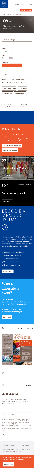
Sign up (5, 435)
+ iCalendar (22, 88)
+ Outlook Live (20, 93)
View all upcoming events (12, 146)
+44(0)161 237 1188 (12, 309)
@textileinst (27, 373)
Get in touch (7, 317)
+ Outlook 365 (7, 93)
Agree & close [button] (8, 464)
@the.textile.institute (25, 328)
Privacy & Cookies (24, 445)
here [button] (22, 459)
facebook (28, 385)
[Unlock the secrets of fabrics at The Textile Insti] (17, 349)
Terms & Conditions (9, 445)
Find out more (7, 271)
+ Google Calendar (9, 88)
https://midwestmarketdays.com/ (12, 65)
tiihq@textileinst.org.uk (13, 311)
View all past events (10, 150)
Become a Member (26, 10)
